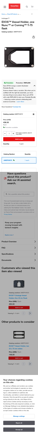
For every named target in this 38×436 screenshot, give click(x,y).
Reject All (19, 423)
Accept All (19, 430)
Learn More (20, 102)
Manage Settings (19, 416)
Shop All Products (12, 14)
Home (3, 14)
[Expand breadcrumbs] (32, 14)
